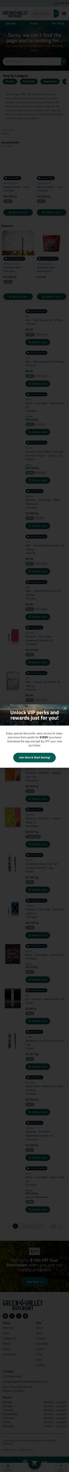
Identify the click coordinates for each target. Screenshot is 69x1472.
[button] (65, 708)
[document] (34, 736)
